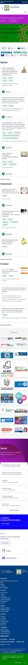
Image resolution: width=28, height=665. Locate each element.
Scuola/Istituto (5, 524)
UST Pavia (2, 586)
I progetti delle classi (5, 633)
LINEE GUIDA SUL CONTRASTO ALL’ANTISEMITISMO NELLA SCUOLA (10, 156)
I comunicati (3, 618)
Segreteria (5, 224)
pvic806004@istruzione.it (16, 650)
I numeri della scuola (5, 598)
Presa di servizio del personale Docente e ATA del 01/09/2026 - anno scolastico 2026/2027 (11, 213)
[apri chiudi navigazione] (2, 8)
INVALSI (2, 584)
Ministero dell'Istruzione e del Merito (11, 135)
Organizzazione (4, 601)
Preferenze (18, 662)
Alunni (4, 78)
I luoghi (2, 594)
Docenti (10, 78)
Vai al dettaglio (13, 20)
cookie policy (10, 659)
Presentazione (3, 592)
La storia (2, 603)
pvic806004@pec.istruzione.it (9, 652)
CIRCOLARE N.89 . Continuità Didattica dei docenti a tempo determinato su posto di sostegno (14, 290)
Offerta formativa (4, 630)
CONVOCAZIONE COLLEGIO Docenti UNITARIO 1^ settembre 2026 (10, 242)
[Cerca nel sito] (25, 12)
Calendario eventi (4, 621)
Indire (1, 582)
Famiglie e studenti (4, 608)
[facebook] (7, 644)
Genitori (4, 80)
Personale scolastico (5, 609)
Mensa (10, 80)
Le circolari (2, 619)
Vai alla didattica (5, 543)
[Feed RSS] (8, 644)
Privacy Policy (3, 639)
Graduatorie (17, 132)
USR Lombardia (4, 587)
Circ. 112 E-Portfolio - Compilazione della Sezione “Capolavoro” (10, 271)
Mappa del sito (4, 636)
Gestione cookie (20, 641)
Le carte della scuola (5, 599)
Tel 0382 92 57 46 (4, 650)
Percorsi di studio (4, 611)
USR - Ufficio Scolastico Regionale (10, 138)
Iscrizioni (5, 315)
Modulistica (5, 222)
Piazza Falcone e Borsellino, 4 (6, 649)
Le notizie (2, 616)
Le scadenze (3, 623)
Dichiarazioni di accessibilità (7, 641)
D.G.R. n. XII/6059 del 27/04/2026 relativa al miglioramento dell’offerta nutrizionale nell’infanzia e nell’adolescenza (9, 71)
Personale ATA (12, 164)
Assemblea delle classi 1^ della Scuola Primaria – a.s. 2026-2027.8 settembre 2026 (11, 191)
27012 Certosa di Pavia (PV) (19, 649)
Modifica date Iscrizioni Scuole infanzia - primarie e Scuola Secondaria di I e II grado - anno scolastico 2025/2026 (13, 310)
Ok (25, 662)
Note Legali (12, 639)
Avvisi (4, 132)
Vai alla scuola (5, 37)
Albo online (3, 625)
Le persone (3, 596)
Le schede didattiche (5, 631)
